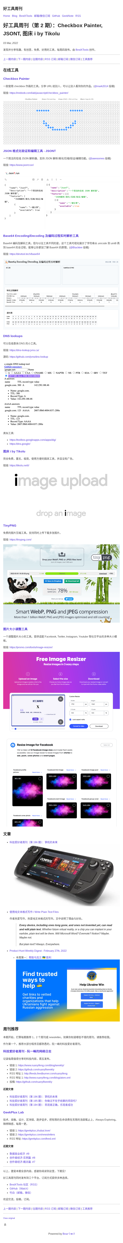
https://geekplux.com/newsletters (36, 1134)
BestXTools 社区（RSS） (24, 1184)
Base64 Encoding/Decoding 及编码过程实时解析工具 (41, 235)
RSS (78, 16)
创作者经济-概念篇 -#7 (22, 1162)
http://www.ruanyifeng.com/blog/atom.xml (47, 1077)
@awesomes (97, 158)
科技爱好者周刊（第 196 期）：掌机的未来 (33, 842)
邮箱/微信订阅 (42, 16)
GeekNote (68, 16)
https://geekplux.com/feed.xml (39, 1138)
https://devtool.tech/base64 (25, 254)
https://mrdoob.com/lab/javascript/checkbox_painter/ (39, 93)
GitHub (56, 16)
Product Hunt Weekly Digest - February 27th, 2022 (38, 950)
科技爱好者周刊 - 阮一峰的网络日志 (27, 1051)
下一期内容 (24, 59)
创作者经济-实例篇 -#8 (22, 1157)
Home (6, 16)
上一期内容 (9, 59)
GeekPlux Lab (13, 1112)
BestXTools (25, 16)
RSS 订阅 (50, 59)
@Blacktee (76, 247)
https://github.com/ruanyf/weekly (36, 1069)
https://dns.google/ (20, 444)
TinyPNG (9, 525)
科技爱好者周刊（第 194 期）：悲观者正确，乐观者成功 (41, 1104)
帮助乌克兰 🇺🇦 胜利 (40, 957)
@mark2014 (101, 86)
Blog (14, 16)
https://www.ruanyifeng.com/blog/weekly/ (41, 1065)
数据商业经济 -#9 (19, 1153)
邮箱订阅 (63, 59)
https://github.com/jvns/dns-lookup (29, 356)
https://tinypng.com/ (20, 539)
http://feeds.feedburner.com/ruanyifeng (45, 1073)
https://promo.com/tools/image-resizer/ (31, 647)
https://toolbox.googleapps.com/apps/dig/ (33, 440)
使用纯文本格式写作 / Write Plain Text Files (34, 912)
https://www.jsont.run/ (22, 165)
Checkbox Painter (16, 78)
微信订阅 (75, 59)
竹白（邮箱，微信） (21, 1192)
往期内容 (38, 59)
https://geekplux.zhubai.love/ (34, 1130)
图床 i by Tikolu (14, 451)
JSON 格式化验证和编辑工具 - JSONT (29, 151)
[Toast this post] (5, 1225)
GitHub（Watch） (20, 1188)
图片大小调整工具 (15, 629)
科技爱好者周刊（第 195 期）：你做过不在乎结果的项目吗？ (44, 1100)
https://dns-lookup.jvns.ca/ (24, 350)
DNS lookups (13, 336)
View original (9, 1218)
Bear (69, 1233)
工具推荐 (87, 59)
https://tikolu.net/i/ (19, 465)
